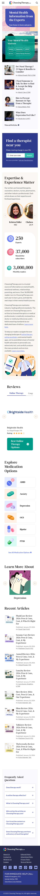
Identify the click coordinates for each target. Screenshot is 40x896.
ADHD (27, 49)
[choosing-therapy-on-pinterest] (25, 867)
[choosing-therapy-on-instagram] (10, 867)
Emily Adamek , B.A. (24, 703)
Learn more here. (18, 351)
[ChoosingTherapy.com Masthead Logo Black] (20, 2)
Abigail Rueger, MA (24, 665)
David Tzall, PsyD (24, 629)
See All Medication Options (19, 552)
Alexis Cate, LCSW (24, 92)
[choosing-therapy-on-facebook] (5, 867)
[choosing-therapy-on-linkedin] (20, 867)
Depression (19, 49)
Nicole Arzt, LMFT (24, 118)
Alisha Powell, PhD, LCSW (26, 75)
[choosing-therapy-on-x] (15, 867)
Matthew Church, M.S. (25, 648)
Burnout (11, 53)
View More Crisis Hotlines (13, 881)
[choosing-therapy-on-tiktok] (30, 867)
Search (29, 155)
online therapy (26, 334)
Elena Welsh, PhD (24, 107)
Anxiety (11, 49)
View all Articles (11, 125)
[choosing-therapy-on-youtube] (35, 867)
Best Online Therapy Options (17, 444)
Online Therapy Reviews (23, 53)
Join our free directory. (26, 160)
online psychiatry (11, 337)
